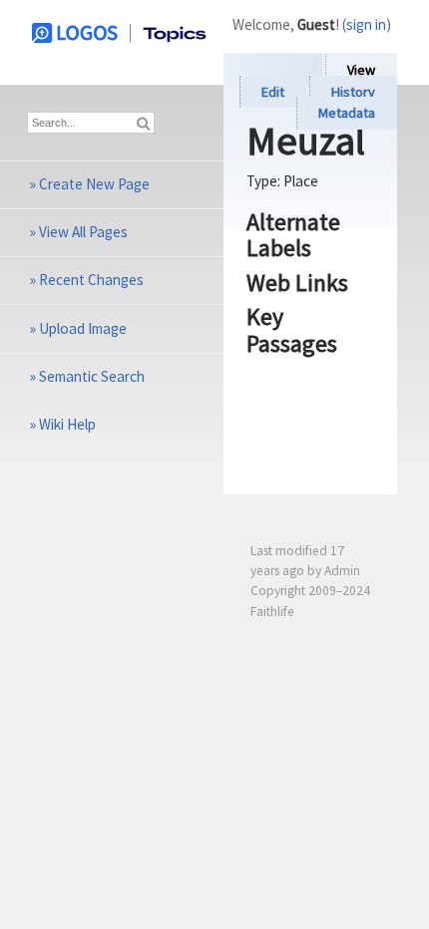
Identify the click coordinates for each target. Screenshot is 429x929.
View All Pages (83, 231)
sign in (366, 24)
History (353, 92)
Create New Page (94, 183)
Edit (272, 92)
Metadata (346, 114)
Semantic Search (92, 376)
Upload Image (83, 328)
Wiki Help (67, 424)
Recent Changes (91, 279)
